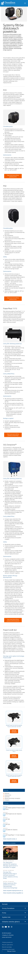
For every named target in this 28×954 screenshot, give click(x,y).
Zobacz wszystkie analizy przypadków (12, 893)
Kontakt (5, 904)
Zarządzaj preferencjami (8, 949)
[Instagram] (12, 927)
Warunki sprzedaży (7, 947)
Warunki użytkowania (7, 944)
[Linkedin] (3, 927)
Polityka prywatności (7, 942)
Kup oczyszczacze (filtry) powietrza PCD (13, 176)
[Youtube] (6, 927)
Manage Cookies (11, 951)
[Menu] (25, 3)
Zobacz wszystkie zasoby (9, 839)
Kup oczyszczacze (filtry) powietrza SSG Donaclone (13, 620)
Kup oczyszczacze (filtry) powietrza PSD (13, 298)
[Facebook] (9, 927)
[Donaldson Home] (12, 3)
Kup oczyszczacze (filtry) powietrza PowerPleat (13, 434)
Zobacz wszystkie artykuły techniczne (12, 890)
